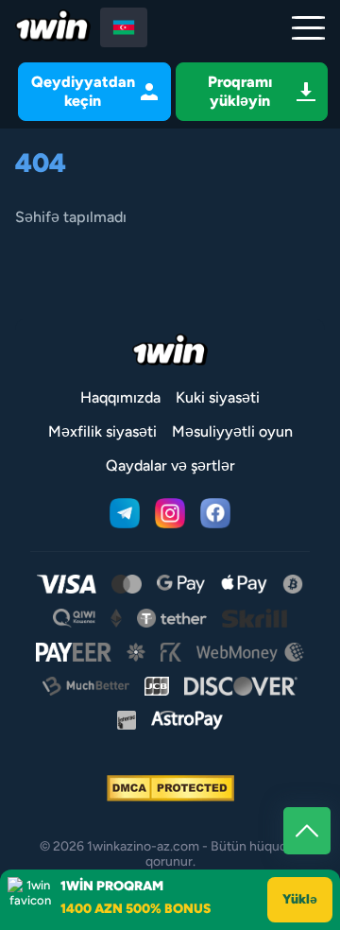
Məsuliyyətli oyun (232, 431)
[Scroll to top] (307, 830)
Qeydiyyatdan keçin (83, 91)
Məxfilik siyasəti (102, 431)
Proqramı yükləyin (240, 91)
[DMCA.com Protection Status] (170, 788)
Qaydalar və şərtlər (170, 465)
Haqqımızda (120, 397)
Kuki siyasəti (218, 397)
